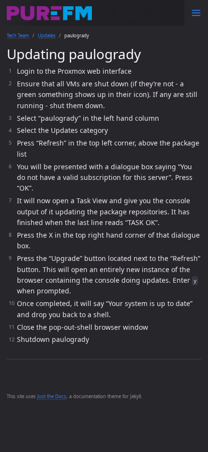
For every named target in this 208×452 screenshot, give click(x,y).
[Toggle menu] (196, 13)
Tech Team (18, 35)
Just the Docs (51, 396)
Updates (47, 35)
